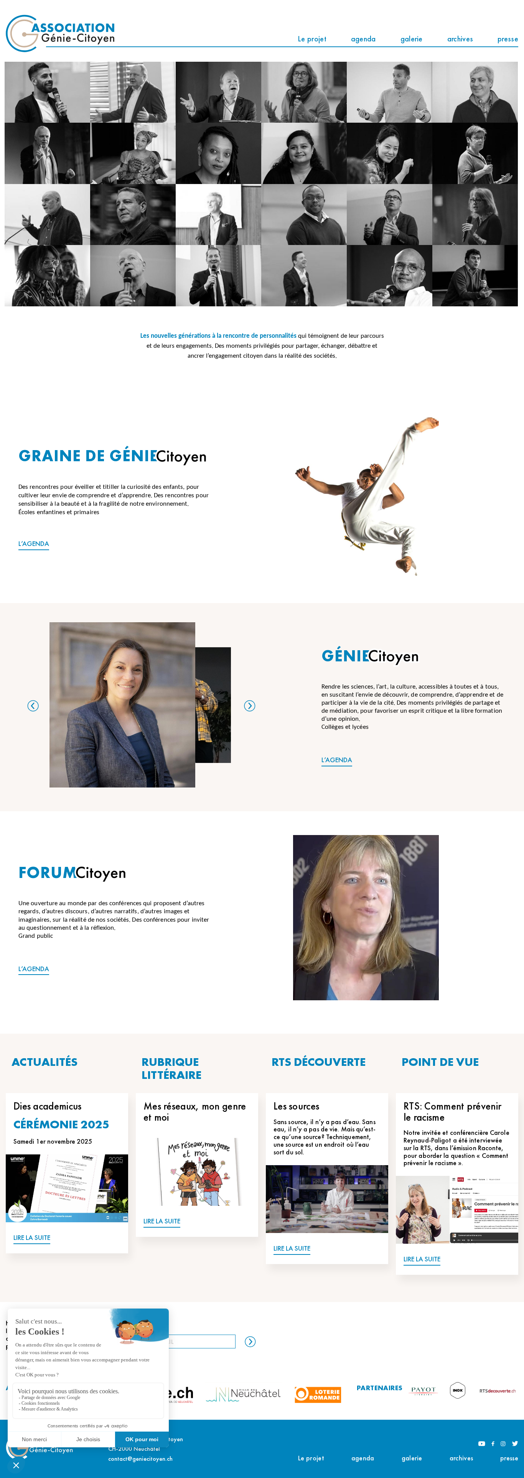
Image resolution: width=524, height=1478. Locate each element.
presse (508, 39)
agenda (363, 39)
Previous (33, 706)
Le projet (312, 39)
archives (460, 39)
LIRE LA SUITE (31, 1238)
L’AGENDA (33, 544)
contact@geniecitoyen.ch (140, 1459)
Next (249, 706)
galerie (411, 39)
